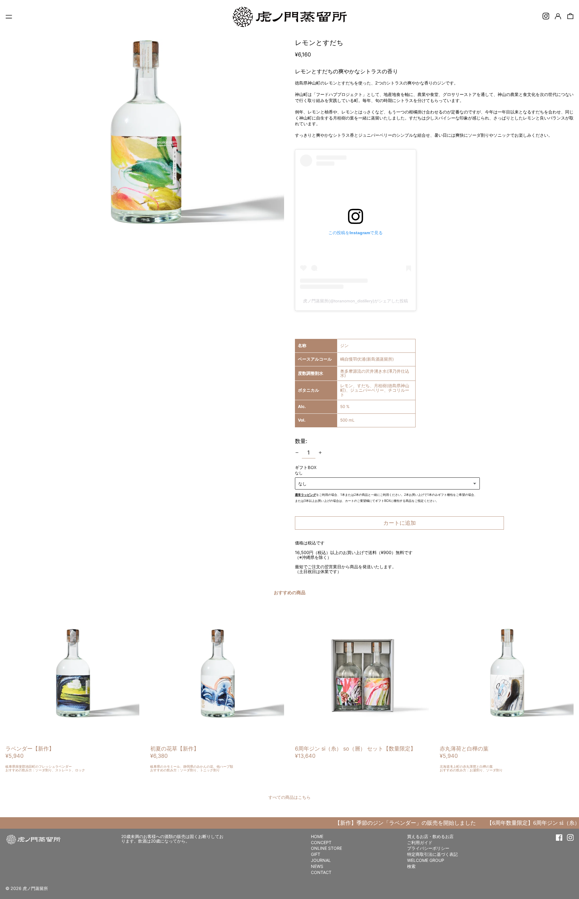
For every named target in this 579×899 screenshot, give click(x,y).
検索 (411, 866)
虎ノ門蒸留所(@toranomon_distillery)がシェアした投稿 (355, 300)
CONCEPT (321, 842)
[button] (570, 16)
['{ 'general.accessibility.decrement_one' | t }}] (297, 452)
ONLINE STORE (326, 848)
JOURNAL (321, 860)
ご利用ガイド (419, 842)
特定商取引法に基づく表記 (432, 854)
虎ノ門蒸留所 (35, 888)
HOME (317, 836)
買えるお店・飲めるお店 (430, 836)
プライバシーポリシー (428, 848)
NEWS (317, 866)
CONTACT (321, 872)
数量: (301, 441)
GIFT (315, 854)
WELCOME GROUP (425, 860)
